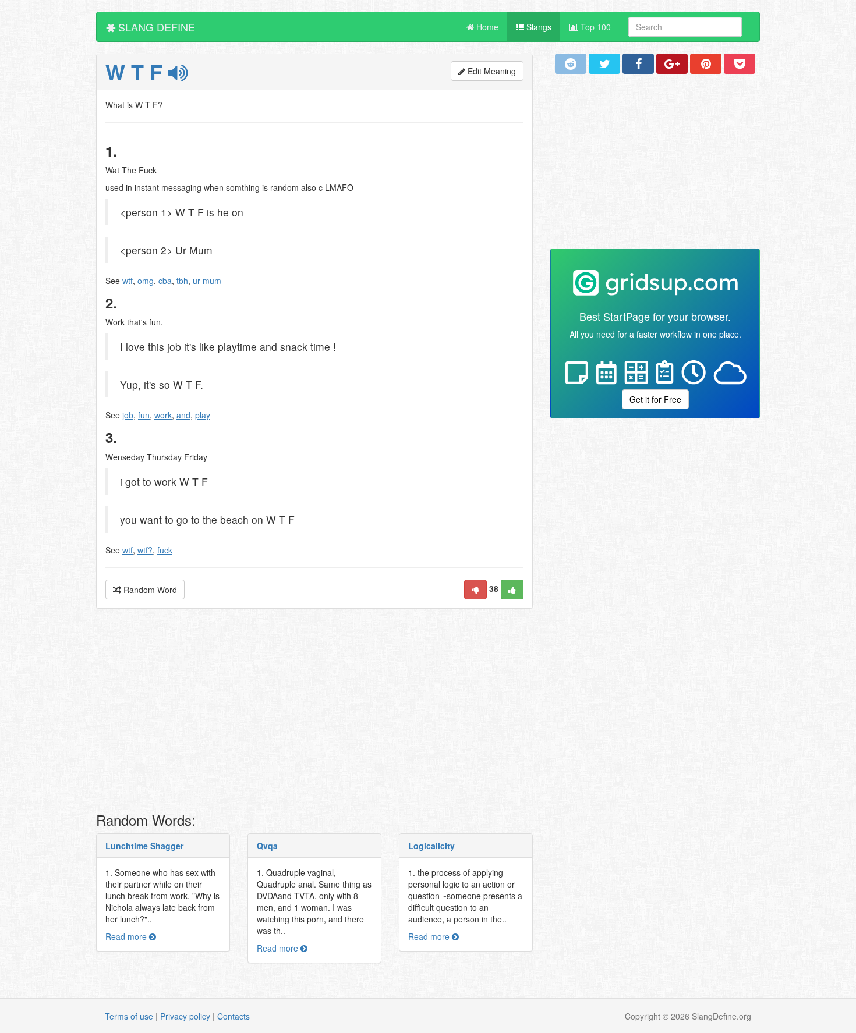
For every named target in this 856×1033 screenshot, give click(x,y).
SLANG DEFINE (155, 26)
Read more (127, 936)
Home (486, 27)
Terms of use (129, 1016)
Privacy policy (185, 1016)
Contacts (233, 1016)
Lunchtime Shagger (144, 845)
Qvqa (267, 845)
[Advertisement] (314, 713)
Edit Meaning (490, 71)
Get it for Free (655, 399)
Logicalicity (431, 845)
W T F (136, 71)
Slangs (537, 27)
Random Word (149, 589)
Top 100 (594, 27)
